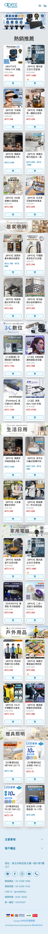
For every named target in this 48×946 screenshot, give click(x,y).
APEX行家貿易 (28, 920)
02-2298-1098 (22, 881)
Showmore (37, 925)
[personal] (45, 6)
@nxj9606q (20, 891)
